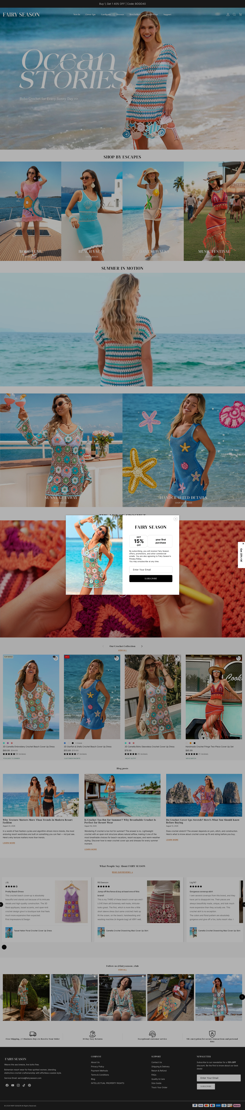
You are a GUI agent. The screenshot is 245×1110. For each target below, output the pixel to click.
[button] (241, 555)
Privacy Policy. (135, 559)
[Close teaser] (243, 543)
